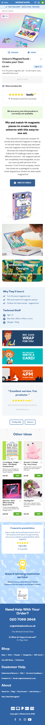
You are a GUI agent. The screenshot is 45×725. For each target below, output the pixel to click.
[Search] (38, 2)
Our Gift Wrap (7, 660)
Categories (27, 655)
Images (14, 52)
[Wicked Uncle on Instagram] (25, 719)
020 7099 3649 (23, 619)
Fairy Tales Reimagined (10, 697)
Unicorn (10, 11)
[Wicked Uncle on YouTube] (30, 719)
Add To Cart (22, 80)
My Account (22, 691)
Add (17, 475)
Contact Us (6, 678)
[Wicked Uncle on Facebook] (15, 719)
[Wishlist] (35, 2)
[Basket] (42, 2)
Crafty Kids (16, 422)
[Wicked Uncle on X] (20, 719)
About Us (5, 691)
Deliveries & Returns (9, 673)
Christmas (19, 660)
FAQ (21, 673)
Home (4, 11)
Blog (13, 691)
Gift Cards (38, 655)
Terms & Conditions (33, 673)
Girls (10, 655)
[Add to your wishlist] (41, 59)
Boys (3, 655)
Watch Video (24, 183)
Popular (17, 655)
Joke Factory (34, 691)
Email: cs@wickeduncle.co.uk (24, 678)
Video (33, 52)
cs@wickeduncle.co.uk (22, 626)
